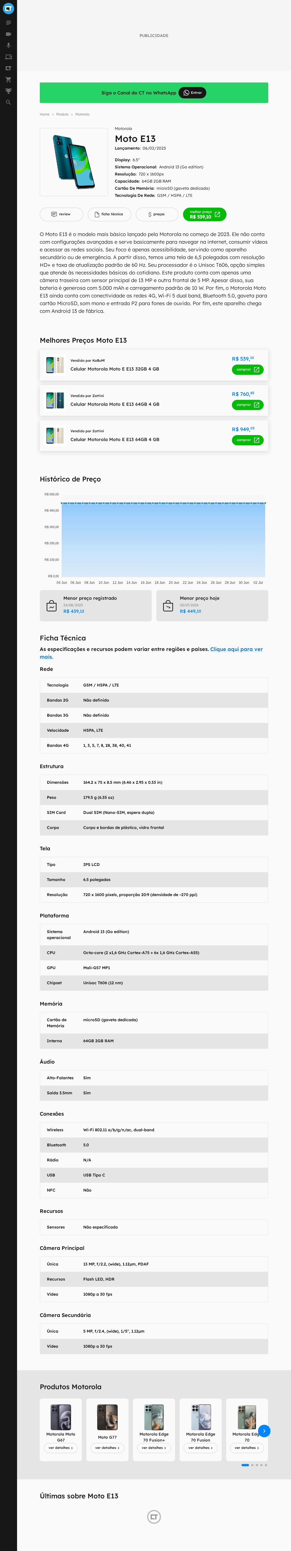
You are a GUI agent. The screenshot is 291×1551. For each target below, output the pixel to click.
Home (44, 114)
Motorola (82, 114)
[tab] (61, 214)
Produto (62, 114)
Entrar (196, 92)
